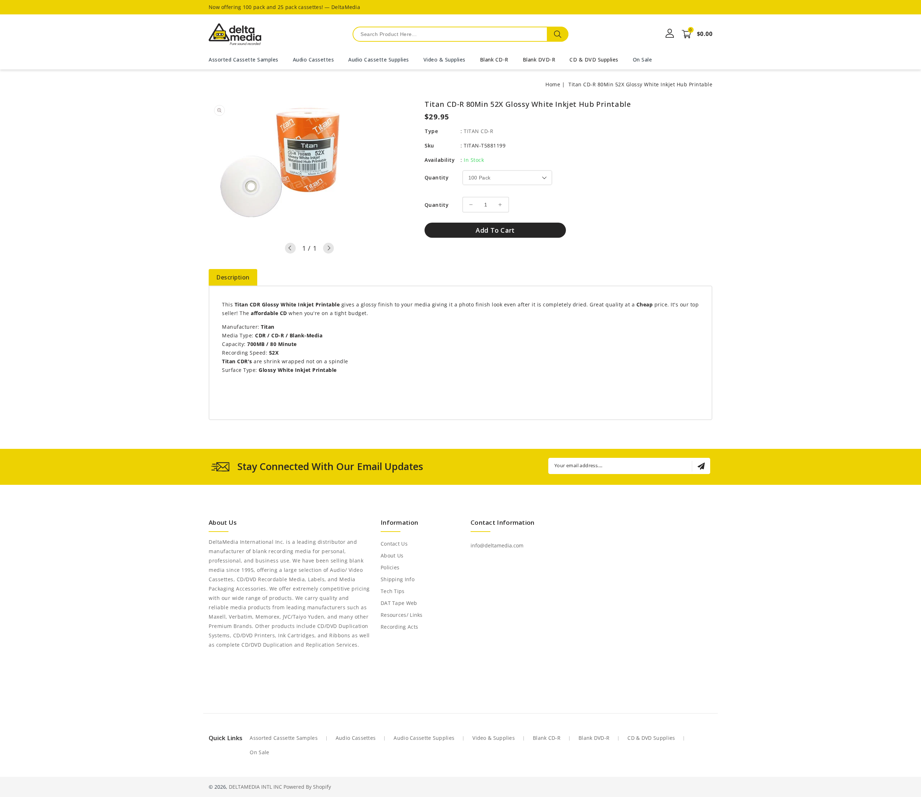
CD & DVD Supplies (594, 59)
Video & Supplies (493, 737)
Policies (390, 567)
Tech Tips (393, 591)
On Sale (259, 752)
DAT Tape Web (399, 603)
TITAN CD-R (478, 131)
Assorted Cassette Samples (284, 737)
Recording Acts (399, 626)
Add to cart (495, 230)
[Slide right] (328, 248)
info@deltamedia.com (497, 545)
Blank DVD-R (539, 59)
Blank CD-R (494, 59)
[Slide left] (290, 248)
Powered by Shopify (307, 786)
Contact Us (394, 543)
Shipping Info (397, 579)
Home (552, 84)
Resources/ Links (402, 614)
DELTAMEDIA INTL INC (255, 786)
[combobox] (460, 34)
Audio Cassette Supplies (424, 737)
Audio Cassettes (356, 737)
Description (233, 277)
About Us (392, 555)
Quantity (437, 177)
